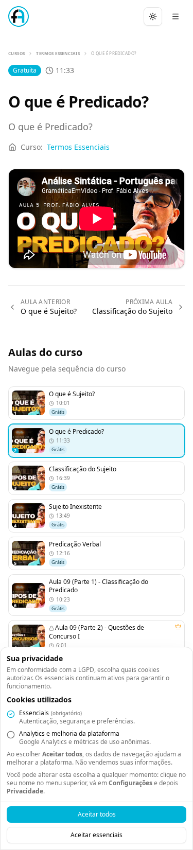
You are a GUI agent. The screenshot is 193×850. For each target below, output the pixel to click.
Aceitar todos (97, 814)
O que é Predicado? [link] (113, 53)
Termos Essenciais (58, 53)
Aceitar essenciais (96, 834)
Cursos (16, 53)
